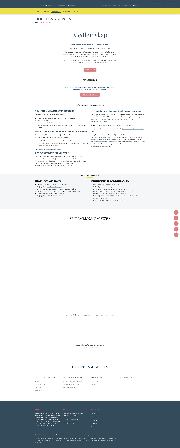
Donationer (66, 11)
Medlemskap (72, 5)
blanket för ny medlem (124, 125)
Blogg (147, 1)
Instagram (94, 381)
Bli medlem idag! (40, 384)
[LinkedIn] (176, 223)
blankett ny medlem (67, 165)
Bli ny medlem (131, 1)
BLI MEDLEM (90, 70)
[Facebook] (176, 212)
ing (143, 129)
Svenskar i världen (69, 387)
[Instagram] (176, 218)
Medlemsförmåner (118, 200)
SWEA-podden (155, 1)
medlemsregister (47, 191)
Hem (38, 11)
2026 (93, 131)
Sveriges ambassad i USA (71, 384)
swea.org (39, 161)
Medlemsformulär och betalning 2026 (104, 137)
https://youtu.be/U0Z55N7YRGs (90, 228)
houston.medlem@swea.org (98, 62)
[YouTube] (176, 229)
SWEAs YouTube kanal (105, 315)
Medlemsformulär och (130, 129)
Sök (178, 1)
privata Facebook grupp (55, 187)
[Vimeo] (176, 234)
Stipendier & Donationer (121, 5)
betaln (140, 129)
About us (140, 1)
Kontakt (135, 5)
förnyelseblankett (106, 125)
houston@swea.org (126, 377)
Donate (164, 1)
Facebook (94, 384)
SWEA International (47, 5)
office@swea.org (68, 423)
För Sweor (105, 5)
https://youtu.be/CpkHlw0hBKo (90, 272)
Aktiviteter (172, 1)
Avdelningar (61, 5)
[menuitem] (47, 5)
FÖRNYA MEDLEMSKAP (90, 95)
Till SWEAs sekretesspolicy (71, 419)
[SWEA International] (90, 5)
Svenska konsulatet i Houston (72, 381)
